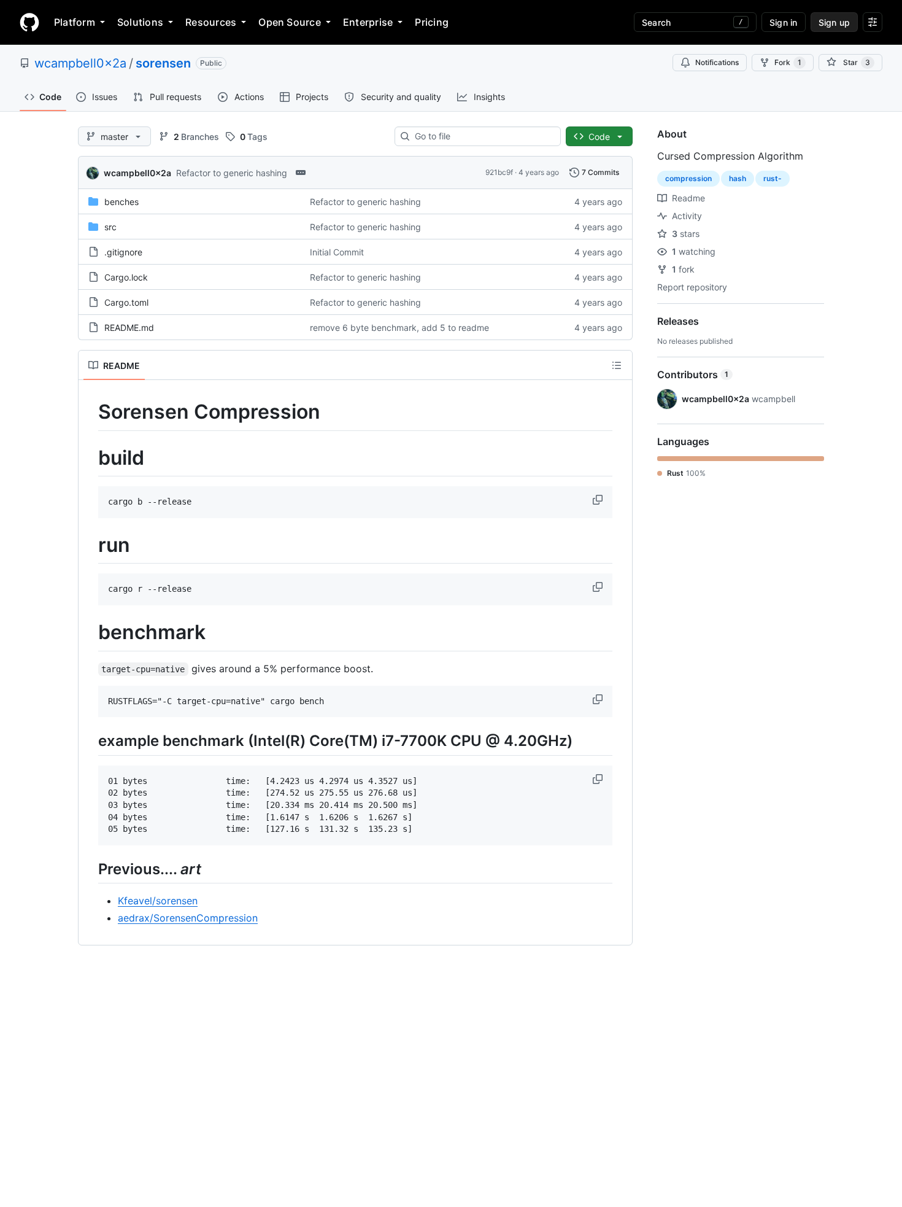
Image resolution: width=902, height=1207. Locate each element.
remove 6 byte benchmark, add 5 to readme (399, 327)
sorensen (163, 63)
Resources (210, 22)
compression (688, 178)
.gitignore (123, 252)
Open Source (289, 22)
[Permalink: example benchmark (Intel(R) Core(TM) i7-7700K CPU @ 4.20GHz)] (89, 741)
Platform (74, 22)
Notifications (717, 62)
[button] (598, 499)
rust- (772, 178)
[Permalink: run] (89, 545)
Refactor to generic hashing (231, 173)
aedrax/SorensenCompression (188, 918)
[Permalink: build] (89, 458)
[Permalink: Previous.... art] (89, 868)
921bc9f (499, 172)
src (110, 227)
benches (121, 201)
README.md (129, 327)
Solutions (140, 22)
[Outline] (616, 365)
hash (737, 178)
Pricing (432, 22)
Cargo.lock (126, 277)
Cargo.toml (126, 302)
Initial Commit (337, 252)
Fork (787, 62)
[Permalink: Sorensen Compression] (89, 412)
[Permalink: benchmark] (89, 633)
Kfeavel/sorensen (158, 901)
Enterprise (368, 22)
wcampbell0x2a (80, 63)
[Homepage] (29, 22)
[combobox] (482, 136)
